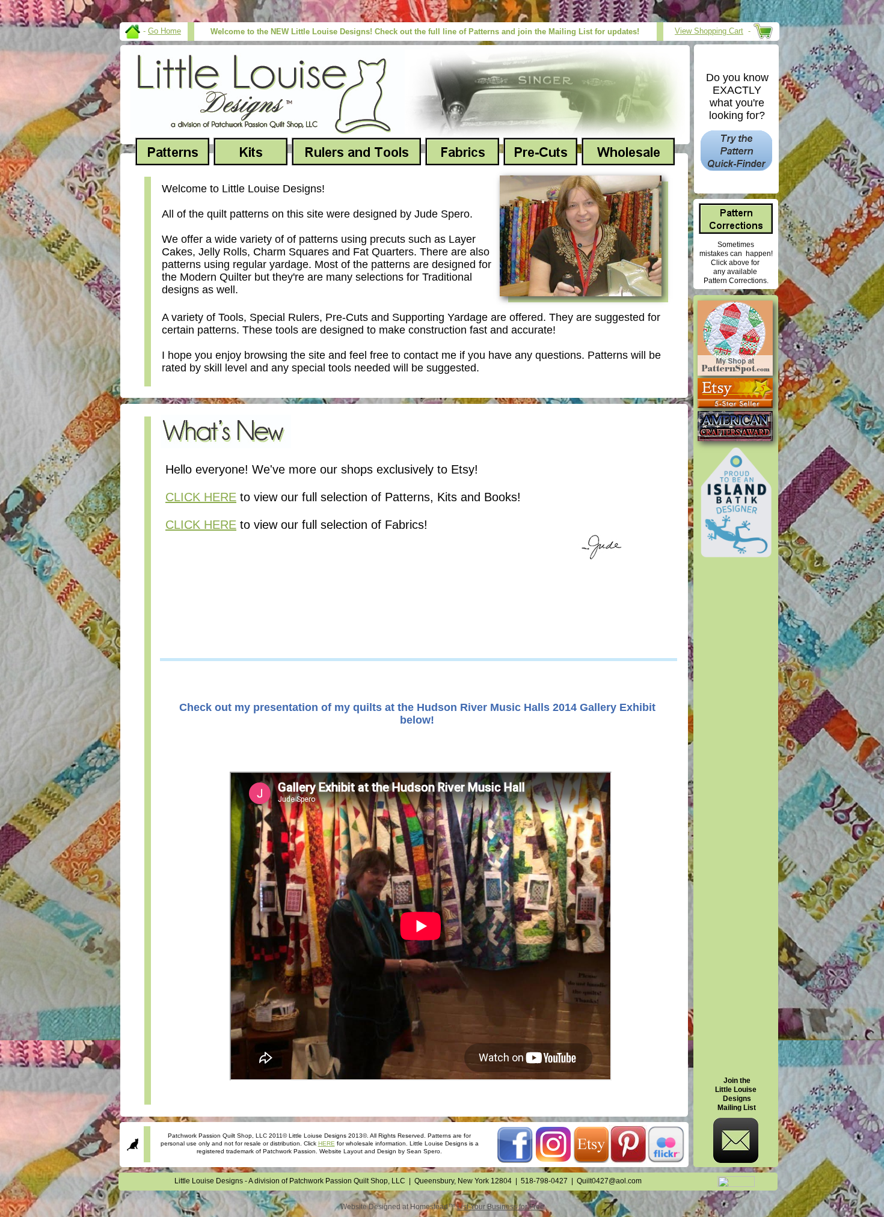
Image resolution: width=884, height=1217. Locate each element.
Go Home (164, 30)
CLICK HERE (200, 497)
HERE (326, 1143)
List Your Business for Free (500, 1207)
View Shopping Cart (709, 30)
